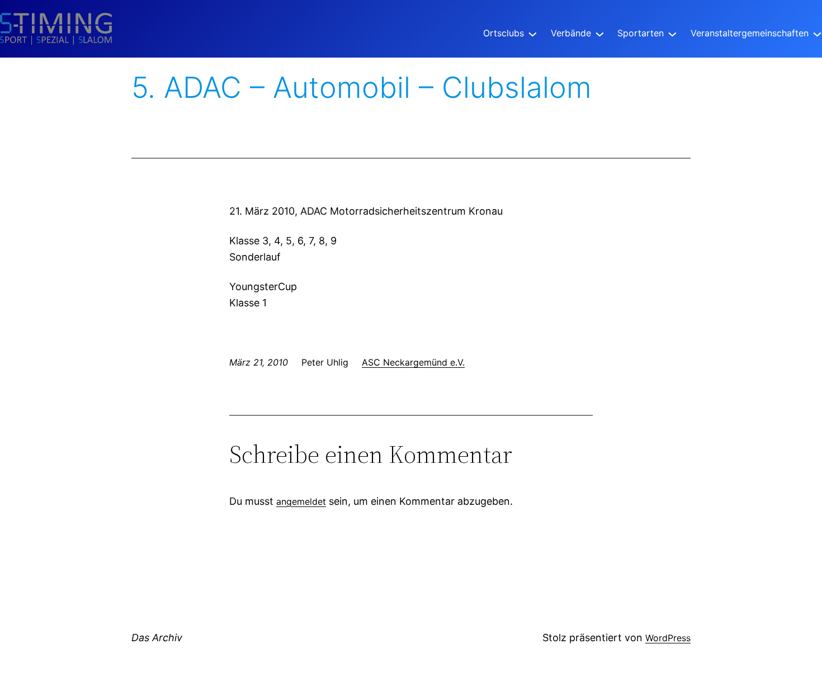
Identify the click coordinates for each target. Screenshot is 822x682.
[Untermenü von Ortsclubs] (532, 33)
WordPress (668, 637)
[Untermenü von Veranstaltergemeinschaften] (817, 33)
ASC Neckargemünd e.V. (413, 362)
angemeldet (301, 501)
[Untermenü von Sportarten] (672, 33)
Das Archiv (156, 637)
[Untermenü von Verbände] (599, 33)
